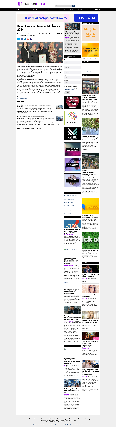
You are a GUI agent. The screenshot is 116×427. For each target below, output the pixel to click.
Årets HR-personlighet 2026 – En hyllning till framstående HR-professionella (90, 344)
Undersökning (68, 234)
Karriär (80, 9)
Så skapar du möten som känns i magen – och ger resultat (72, 33)
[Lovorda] (57, 21)
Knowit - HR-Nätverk (68, 213)
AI (64, 365)
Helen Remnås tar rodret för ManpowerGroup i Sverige (90, 321)
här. (69, 421)
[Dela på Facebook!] (22, 39)
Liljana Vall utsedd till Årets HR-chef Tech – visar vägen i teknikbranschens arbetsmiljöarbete (90, 372)
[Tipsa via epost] (28, 39)
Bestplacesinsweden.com (76, 424)
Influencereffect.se (64, 424)
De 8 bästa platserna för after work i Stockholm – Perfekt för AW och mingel (89, 97)
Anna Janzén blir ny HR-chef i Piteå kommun (90, 295)
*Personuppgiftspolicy (69, 89)
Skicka (67, 92)
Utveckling (36, 9)
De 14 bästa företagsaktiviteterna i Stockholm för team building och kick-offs (90, 173)
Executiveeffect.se (37, 424)
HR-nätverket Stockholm (69, 205)
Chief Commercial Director (90, 70)
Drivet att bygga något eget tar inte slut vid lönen (29, 128)
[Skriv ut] (31, 39)
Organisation (47, 9)
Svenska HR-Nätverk (68, 202)
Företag (66, 80)
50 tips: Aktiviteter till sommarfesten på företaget (90, 137)
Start (17, 9)
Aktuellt (25, 22)
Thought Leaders (68, 9)
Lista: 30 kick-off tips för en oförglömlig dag (90, 251)
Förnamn (66, 64)
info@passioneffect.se (22, 98)
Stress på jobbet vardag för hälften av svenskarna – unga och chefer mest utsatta (72, 317)
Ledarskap (26, 9)
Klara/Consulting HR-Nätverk (70, 211)
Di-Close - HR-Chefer (69, 208)
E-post (65, 59)
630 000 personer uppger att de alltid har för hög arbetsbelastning (72, 291)
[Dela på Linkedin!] (25, 39)
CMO (85, 68)
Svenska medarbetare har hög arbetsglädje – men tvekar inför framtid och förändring (71, 260)
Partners (88, 9)
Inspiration (85, 348)
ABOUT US (97, 9)
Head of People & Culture (90, 72)
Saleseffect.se (47, 424)
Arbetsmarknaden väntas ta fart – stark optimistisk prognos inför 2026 (72, 231)
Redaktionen (20, 96)
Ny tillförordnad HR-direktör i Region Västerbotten (90, 275)
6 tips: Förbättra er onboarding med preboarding (90, 216)
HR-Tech (57, 9)
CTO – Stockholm (88, 64)
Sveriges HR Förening (69, 199)
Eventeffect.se (55, 424)
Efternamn (66, 70)
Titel (65, 75)
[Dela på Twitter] (18, 39)
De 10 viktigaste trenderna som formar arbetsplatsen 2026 (31, 116)
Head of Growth (87, 66)
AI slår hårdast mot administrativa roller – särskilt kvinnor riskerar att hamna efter (72, 360)
